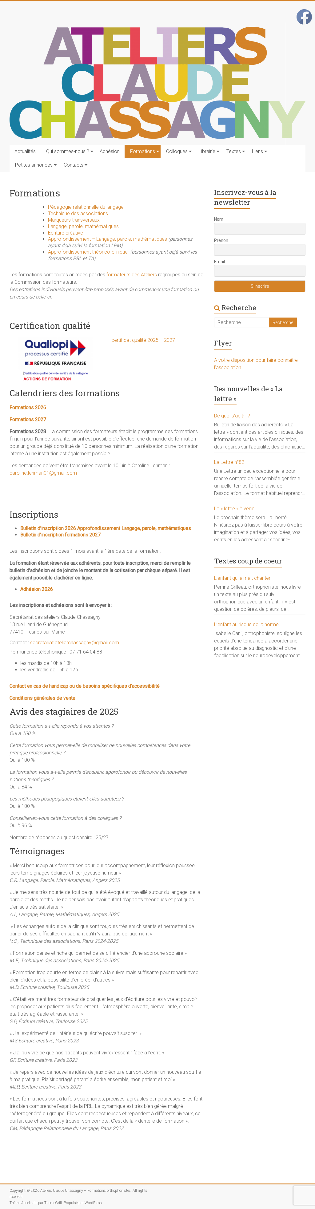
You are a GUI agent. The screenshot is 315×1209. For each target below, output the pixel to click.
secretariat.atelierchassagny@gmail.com (74, 643)
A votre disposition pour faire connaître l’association (256, 363)
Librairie (207, 151)
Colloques (177, 151)
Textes (233, 151)
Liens (257, 151)
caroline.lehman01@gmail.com (44, 473)
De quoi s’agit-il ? (232, 416)
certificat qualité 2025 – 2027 (143, 340)
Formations (142, 151)
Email (219, 261)
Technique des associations (78, 213)
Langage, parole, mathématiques (83, 226)
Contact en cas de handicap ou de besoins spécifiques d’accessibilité (85, 686)
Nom (218, 219)
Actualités (25, 151)
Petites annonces (34, 165)
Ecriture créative (65, 233)
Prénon (221, 240)
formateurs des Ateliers (131, 275)
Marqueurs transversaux (74, 220)
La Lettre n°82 (229, 462)
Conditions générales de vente (42, 698)
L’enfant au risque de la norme (246, 624)
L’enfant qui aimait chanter (242, 578)
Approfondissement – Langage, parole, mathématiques (107, 239)
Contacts (73, 165)
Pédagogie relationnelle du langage (86, 207)
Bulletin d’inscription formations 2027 (60, 535)
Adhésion (110, 151)
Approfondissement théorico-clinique (89, 252)
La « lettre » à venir (234, 509)
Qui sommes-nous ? (67, 151)
